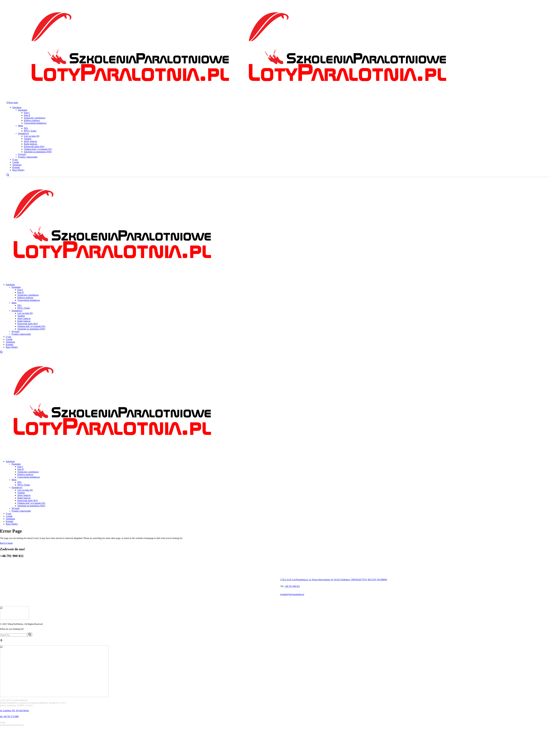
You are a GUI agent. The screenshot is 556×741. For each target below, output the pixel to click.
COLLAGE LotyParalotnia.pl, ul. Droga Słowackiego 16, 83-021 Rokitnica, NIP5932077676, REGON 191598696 (333, 579)
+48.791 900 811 (292, 586)
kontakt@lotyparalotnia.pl (292, 594)
